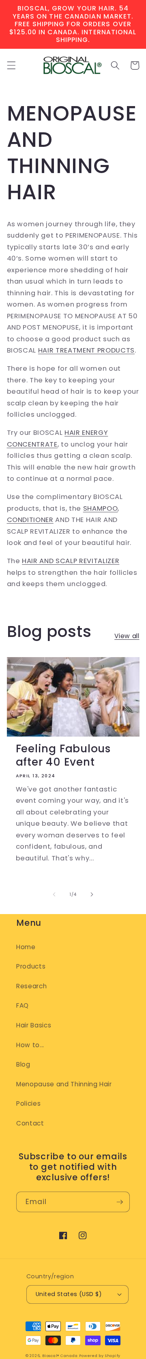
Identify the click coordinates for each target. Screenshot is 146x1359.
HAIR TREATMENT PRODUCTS (86, 350)
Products (30, 966)
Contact (30, 1123)
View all (126, 636)
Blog (23, 1064)
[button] (11, 65)
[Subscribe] (119, 1202)
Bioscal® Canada (60, 1355)
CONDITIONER (30, 519)
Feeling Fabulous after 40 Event (63, 755)
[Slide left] (54, 894)
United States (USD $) (69, 1294)
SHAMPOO (100, 508)
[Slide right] (92, 894)
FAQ (22, 1005)
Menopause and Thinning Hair (64, 1084)
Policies (28, 1103)
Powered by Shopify (99, 1355)
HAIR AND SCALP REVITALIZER (70, 561)
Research (31, 986)
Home (26, 947)
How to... (30, 1045)
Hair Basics (33, 1025)
